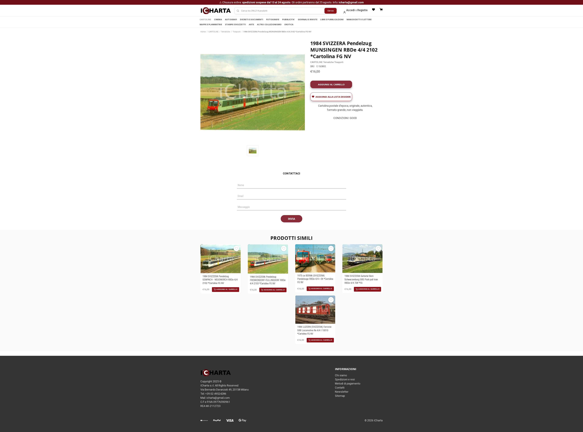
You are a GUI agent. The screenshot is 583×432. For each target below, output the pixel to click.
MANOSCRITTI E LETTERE (359, 19)
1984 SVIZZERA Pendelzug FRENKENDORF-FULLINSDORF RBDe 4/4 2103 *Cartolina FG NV (268, 280)
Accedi (350, 10)
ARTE (251, 24)
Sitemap (340, 395)
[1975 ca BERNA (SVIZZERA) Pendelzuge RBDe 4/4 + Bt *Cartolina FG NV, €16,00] (315, 258)
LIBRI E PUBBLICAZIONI (331, 19)
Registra (362, 10)
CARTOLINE (205, 19)
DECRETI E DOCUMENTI (251, 19)
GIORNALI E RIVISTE (307, 19)
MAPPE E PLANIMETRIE (211, 24)
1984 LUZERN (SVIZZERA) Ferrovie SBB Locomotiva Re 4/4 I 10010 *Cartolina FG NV (314, 330)
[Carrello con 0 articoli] (381, 9)
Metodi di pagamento (347, 383)
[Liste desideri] (373, 9)
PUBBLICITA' (288, 19)
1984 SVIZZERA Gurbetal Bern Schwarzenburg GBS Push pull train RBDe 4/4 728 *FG (361, 279)
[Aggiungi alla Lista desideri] (236, 248)
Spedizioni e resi (345, 379)
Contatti (339, 387)
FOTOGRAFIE (272, 19)
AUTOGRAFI (231, 19)
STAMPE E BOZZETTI (235, 24)
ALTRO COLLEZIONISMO (269, 24)
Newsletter (341, 391)
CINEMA (218, 19)
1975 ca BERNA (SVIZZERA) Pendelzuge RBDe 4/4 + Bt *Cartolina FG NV (315, 279)
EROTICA (289, 24)
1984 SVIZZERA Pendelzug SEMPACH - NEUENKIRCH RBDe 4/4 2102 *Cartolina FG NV (220, 280)
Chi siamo (341, 375)
